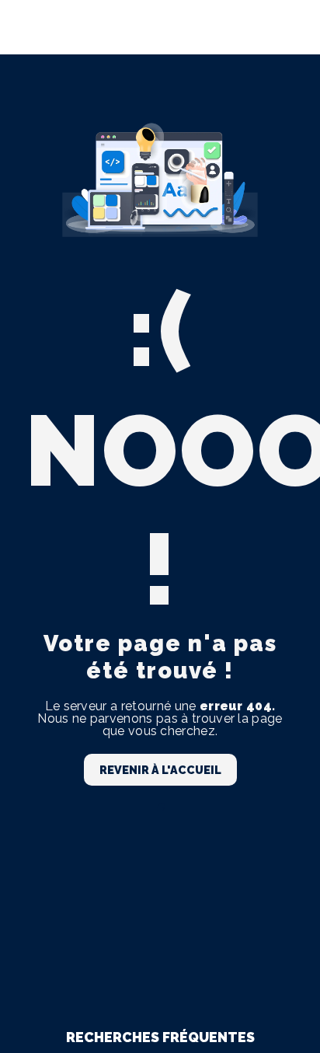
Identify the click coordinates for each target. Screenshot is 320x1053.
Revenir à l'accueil (160, 769)
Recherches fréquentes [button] (160, 1037)
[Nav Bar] (282, 27)
